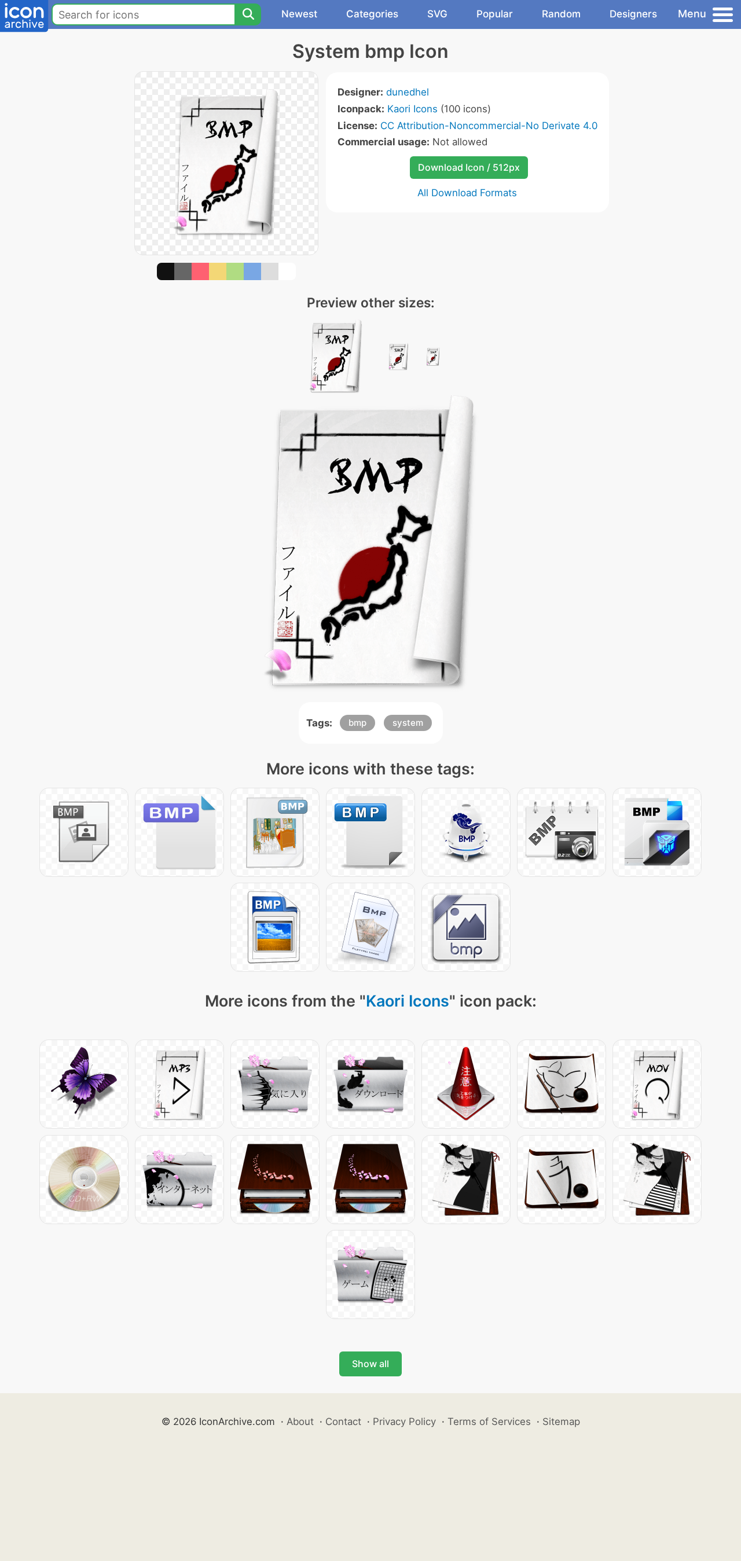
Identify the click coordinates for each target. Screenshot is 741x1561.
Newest (299, 14)
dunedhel (407, 92)
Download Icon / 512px (469, 167)
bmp (357, 722)
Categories (372, 14)
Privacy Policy (404, 1421)
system (407, 722)
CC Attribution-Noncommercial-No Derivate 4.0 (488, 125)
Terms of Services (489, 1421)
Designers (633, 14)
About (300, 1421)
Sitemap (561, 1421)
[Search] (247, 14)
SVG (437, 14)
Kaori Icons (412, 109)
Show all (370, 1363)
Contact (343, 1421)
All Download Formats (467, 193)
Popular (494, 14)
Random (561, 14)
